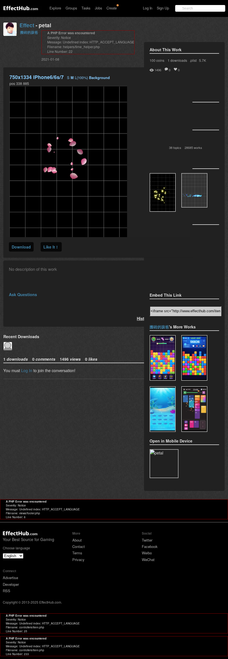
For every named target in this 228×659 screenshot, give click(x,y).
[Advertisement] (177, 257)
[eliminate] (194, 409)
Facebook (150, 546)
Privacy (78, 559)
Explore (55, 8)
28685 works (193, 147)
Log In (147, 8)
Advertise (10, 577)
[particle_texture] (194, 190)
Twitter (147, 540)
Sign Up (163, 8)
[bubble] (163, 409)
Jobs (98, 8)
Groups (71, 8)
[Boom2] (163, 192)
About (77, 540)
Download (21, 247)
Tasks (85, 8)
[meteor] (194, 358)
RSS (6, 590)
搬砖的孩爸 (29, 32)
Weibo (147, 552)
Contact (78, 546)
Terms (77, 552)
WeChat (148, 559)
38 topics (175, 147)
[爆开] (163, 358)
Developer (11, 584)
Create (111, 8)
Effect (26, 25)
